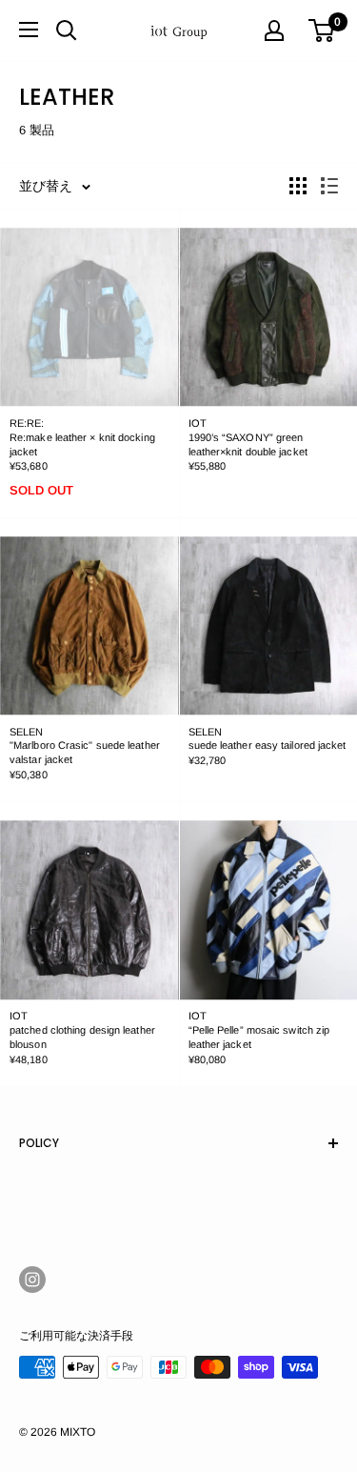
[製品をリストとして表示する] (329, 185)
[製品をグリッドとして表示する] (298, 185)
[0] (322, 30)
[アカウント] (274, 30)
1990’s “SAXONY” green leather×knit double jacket (247, 444)
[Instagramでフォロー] (32, 1279)
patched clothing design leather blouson (82, 1037)
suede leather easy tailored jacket (267, 745)
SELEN (26, 731)
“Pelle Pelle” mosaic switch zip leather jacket (259, 1037)
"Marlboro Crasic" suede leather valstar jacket (85, 752)
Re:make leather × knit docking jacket (82, 444)
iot (197, 423)
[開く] (66, 30)
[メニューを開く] (28, 29)
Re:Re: (27, 423)
